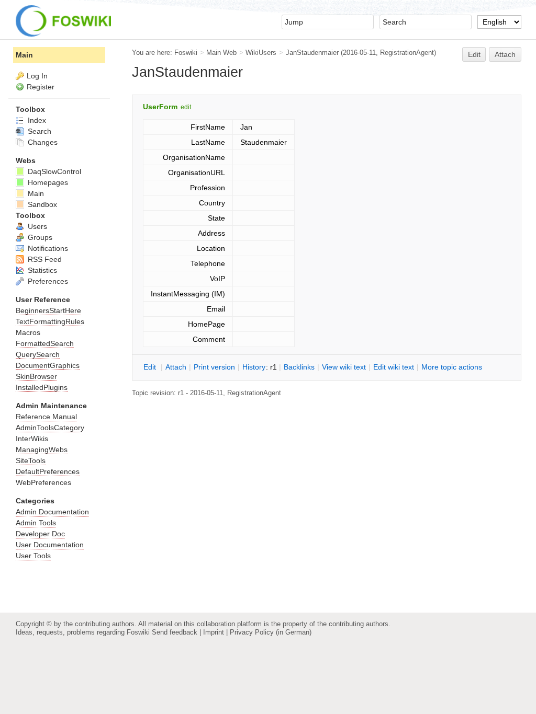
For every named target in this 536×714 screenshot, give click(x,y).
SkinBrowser (36, 376)
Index (36, 120)
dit (150, 367)
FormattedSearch (45, 343)
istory (253, 367)
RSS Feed (44, 259)
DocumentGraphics (48, 365)
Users (36, 226)
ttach (175, 367)
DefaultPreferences (48, 471)
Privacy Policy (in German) (270, 632)
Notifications (47, 248)
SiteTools (31, 460)
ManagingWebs (42, 449)
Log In (37, 76)
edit (186, 107)
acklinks (299, 367)
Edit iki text (393, 367)
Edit (474, 54)
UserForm (160, 106)
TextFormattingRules (50, 321)
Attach (505, 54)
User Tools (33, 555)
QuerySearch (38, 354)
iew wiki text (344, 367)
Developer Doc (40, 533)
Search (38, 131)
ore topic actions (451, 367)
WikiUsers (260, 52)
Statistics (41, 270)
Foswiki (185, 52)
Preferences (47, 281)
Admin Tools (36, 523)
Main (24, 55)
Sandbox (41, 204)
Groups (39, 237)
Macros (28, 332)
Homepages (47, 182)
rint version (214, 367)
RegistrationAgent (407, 52)
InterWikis (32, 438)
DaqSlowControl (53, 171)
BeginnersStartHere (48, 310)
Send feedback (174, 632)
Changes (42, 142)
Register (40, 87)
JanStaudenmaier (312, 52)
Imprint (213, 632)
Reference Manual (46, 416)
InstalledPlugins (42, 387)
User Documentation (50, 544)
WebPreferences (43, 482)
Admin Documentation (52, 512)
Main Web (221, 52)
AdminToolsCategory (50, 427)
